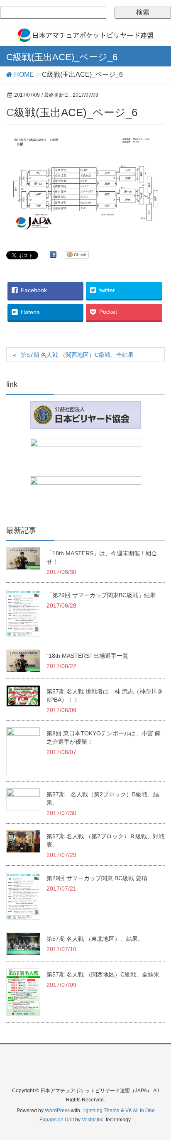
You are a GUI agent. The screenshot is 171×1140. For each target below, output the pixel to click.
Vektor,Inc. (93, 1120)
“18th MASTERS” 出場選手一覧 (87, 655)
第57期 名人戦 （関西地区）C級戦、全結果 (77, 355)
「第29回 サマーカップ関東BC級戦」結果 (101, 595)
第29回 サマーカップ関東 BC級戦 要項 (96, 878)
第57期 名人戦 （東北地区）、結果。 (95, 938)
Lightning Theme (100, 1110)
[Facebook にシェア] (53, 254)
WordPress (57, 1110)
